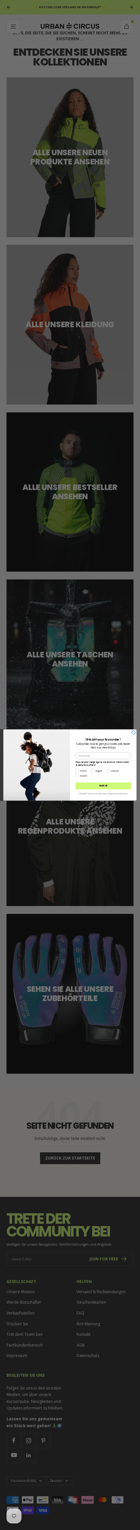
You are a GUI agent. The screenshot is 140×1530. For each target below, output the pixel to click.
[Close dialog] (133, 732)
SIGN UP (103, 785)
